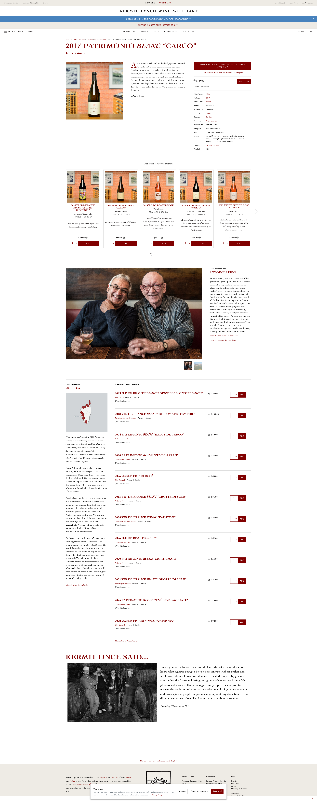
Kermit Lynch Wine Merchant (158, 11)
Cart (311, 31)
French (128, 777)
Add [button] (88, 244)
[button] (151, 254)
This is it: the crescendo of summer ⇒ (158, 18)
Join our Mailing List (31, 3)
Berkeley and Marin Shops (82, 784)
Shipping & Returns (239, 789)
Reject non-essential (199, 791)
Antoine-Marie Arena (196, 212)
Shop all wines (72, 39)
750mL (208, 102)
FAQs (233, 786)
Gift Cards (235, 784)
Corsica (90, 39)
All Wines (20, 32)
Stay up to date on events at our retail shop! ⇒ (158, 761)
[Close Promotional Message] (312, 799)
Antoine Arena (100, 39)
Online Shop (165, 3)
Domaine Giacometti (83, 214)
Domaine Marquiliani (123, 542)
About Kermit (280, 3)
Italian (73, 781)
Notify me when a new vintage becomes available (222, 66)
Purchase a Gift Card (12, 3)
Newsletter (129, 32)
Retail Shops (293, 3)
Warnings (235, 793)
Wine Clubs (188, 32)
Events (45, 3)
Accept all (217, 791)
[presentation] (256, 211)
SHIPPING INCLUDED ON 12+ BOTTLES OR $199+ (158, 25)
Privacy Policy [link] (157, 795)
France (144, 32)
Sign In (301, 31)
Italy (156, 32)
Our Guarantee (307, 3)
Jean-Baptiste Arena (123, 584)
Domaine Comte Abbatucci (126, 418)
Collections (170, 32)
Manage (182, 791)
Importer (150, 3)
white (208, 94)
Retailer (115, 777)
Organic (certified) (213, 145)
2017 (208, 98)
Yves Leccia (158, 209)
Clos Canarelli (120, 480)
